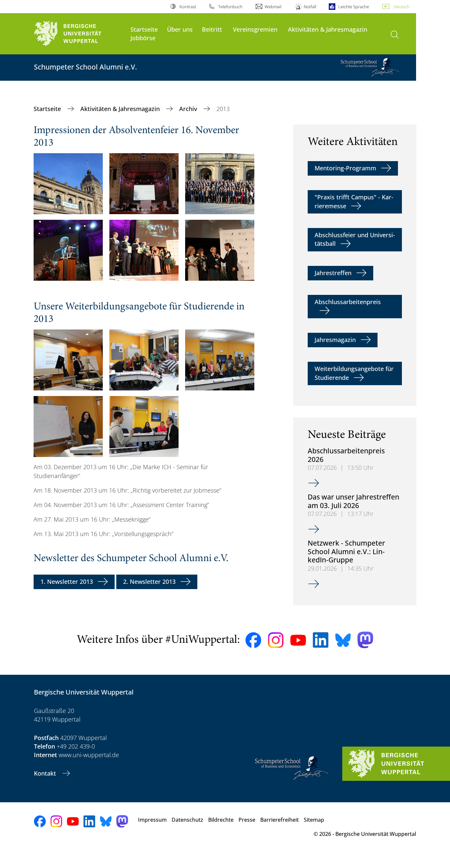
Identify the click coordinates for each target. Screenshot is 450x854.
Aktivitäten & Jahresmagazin (327, 29)
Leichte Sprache (353, 7)
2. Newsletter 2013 (149, 581)
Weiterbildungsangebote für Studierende (354, 373)
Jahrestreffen (333, 273)
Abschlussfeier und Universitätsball (355, 239)
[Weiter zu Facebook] (253, 640)
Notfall (310, 7)
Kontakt (46, 773)
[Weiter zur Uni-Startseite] (79, 34)
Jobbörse (142, 38)
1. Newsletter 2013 (67, 581)
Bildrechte (221, 819)
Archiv (189, 109)
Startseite (144, 29)
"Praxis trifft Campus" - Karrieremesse (354, 201)
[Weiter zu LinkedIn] (320, 640)
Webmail (273, 7)
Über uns (180, 29)
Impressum (152, 819)
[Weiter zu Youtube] (298, 640)
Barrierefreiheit (279, 819)
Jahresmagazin (335, 340)
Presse (247, 819)
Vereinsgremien (255, 29)
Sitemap (314, 819)
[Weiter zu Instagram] (276, 640)
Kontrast (188, 7)
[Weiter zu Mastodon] (365, 640)
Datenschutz (187, 819)
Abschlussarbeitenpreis (348, 302)
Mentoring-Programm (345, 168)
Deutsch (401, 7)
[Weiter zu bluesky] (343, 640)
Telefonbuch (230, 7)
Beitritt (212, 29)
